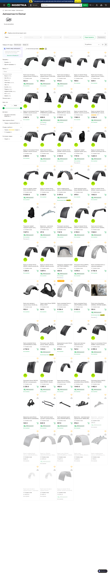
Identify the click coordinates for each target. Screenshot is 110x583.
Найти (85, 5)
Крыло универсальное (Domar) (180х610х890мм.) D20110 (30, 454)
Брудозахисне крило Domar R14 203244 (64, 344)
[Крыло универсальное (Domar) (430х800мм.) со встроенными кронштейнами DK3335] (99, 440)
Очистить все (17, 44)
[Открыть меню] (4, 5)
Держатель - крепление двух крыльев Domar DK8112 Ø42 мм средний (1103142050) (82, 418)
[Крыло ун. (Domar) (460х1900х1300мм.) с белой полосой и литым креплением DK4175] (48, 440)
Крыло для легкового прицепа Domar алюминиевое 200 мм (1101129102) (46, 490)
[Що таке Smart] (46, 49)
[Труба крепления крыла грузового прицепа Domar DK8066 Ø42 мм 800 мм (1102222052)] (48, 404)
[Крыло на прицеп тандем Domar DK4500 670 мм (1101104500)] (31, 175)
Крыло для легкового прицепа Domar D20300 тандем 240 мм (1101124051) (98, 227)
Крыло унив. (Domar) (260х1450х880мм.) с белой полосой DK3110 (64, 454)
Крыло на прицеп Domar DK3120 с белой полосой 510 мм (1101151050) (81, 112)
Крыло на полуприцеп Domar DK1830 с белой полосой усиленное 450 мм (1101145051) (31, 112)
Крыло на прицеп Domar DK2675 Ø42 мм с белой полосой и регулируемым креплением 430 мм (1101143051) (64, 112)
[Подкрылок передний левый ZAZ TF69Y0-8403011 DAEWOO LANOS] (65, 251)
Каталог (35, 5)
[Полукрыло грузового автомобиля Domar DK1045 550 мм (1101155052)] (65, 213)
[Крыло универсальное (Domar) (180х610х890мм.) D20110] (31, 440)
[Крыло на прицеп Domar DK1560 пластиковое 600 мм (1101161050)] (48, 175)
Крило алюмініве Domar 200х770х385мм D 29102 (80, 304)
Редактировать (89, 37)
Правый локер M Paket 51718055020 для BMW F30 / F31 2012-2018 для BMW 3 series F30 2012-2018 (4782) (47, 112)
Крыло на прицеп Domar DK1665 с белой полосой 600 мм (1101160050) (99, 189)
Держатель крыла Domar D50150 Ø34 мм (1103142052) (31, 418)
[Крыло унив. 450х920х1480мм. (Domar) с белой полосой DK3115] (82, 440)
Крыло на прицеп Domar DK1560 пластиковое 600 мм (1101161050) (47, 189)
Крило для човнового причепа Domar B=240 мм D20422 (30, 304)
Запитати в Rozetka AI (12, 55)
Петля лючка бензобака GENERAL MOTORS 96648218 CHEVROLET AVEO (98, 304)
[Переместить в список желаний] (37, 52)
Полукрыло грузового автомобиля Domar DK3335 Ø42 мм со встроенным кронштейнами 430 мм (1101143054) (81, 381)
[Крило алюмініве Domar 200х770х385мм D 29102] (82, 290)
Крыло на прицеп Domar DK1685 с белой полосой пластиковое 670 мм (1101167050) (63, 150)
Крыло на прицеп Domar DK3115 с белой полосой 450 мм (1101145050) (64, 490)
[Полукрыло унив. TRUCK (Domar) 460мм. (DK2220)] (48, 330)
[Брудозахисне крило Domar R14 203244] (65, 330)
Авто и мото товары (10, 10)
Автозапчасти (19, 10)
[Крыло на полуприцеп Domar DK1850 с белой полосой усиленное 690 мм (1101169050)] (99, 330)
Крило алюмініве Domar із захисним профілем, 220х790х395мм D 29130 (64, 304)
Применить (101, 37)
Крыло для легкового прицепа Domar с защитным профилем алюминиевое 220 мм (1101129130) (31, 490)
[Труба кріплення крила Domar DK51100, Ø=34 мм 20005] (82, 175)
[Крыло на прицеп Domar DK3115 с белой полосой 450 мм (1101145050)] (65, 475)
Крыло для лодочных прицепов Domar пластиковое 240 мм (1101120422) (79, 344)
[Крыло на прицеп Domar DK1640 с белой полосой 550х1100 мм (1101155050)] (48, 251)
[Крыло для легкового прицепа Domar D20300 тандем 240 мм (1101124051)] (99, 213)
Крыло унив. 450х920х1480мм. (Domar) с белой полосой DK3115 (81, 454)
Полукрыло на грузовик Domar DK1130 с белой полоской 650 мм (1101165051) (46, 381)
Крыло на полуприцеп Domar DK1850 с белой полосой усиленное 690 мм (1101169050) (99, 344)
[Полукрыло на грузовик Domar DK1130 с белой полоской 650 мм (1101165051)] (48, 367)
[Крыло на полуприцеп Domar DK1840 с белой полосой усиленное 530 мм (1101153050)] (31, 136)
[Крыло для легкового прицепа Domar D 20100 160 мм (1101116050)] (31, 61)
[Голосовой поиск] (80, 5)
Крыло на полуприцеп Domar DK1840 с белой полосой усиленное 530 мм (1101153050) (31, 150)
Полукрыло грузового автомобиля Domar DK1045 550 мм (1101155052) (64, 227)
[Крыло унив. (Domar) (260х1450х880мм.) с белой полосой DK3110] (65, 440)
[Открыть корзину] (105, 5)
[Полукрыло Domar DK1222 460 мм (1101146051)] (99, 367)
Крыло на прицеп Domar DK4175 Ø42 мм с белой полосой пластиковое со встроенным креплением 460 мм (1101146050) (99, 112)
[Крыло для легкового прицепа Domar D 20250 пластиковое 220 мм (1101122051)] (48, 136)
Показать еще (6, 98)
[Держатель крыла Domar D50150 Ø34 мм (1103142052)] (31, 404)
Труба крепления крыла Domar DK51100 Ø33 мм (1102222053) (63, 418)
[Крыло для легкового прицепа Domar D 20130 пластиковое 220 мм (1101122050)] (65, 367)
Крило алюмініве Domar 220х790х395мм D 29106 (29, 344)
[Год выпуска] (53, 37)
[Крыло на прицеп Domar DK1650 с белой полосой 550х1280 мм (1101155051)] (82, 213)
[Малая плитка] (105, 44)
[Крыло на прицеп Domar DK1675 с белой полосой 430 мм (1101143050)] (31, 251)
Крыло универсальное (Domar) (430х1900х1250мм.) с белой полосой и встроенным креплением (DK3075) (64, 189)
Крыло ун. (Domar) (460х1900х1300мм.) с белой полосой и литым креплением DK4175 (47, 454)
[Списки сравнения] (101, 5)
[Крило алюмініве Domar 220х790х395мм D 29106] (31, 330)
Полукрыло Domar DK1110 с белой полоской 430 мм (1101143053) (81, 265)
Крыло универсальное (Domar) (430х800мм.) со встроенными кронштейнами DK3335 (98, 454)
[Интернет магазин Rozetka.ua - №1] (16, 5)
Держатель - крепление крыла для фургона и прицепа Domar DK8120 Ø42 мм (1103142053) (47, 227)
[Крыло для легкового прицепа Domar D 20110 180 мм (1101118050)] (48, 61)
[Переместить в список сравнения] (37, 56)
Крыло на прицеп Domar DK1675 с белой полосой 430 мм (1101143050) (31, 265)
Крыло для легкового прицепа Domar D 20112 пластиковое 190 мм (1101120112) (97, 75)
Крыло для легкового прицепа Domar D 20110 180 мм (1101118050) (47, 75)
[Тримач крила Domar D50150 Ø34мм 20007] (48, 290)
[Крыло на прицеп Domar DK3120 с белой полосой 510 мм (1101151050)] (82, 98)
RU (90, 5)
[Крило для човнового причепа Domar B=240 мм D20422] (31, 290)
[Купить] (37, 81)
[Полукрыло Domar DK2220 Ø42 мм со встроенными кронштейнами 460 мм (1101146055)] (31, 367)
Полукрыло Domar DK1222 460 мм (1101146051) (98, 381)
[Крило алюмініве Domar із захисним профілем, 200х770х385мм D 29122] (99, 251)
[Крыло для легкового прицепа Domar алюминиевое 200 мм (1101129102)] (48, 475)
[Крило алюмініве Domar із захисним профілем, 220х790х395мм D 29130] (65, 290)
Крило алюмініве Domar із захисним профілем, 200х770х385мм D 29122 (98, 265)
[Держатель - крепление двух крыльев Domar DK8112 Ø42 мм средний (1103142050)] (82, 404)
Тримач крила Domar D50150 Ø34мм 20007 (47, 304)
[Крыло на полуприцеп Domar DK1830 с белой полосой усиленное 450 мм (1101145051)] (31, 98)
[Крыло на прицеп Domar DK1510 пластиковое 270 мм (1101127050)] (82, 61)
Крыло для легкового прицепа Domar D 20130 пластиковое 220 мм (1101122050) (63, 381)
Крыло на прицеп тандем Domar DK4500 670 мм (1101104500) (30, 189)
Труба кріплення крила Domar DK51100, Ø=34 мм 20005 (81, 189)
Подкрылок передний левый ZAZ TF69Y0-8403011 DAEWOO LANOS (64, 265)
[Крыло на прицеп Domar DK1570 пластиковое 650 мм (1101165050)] (99, 136)
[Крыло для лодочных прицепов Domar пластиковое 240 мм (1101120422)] (82, 330)
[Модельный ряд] (33, 37)
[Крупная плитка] (102, 44)
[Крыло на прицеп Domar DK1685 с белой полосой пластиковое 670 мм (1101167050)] (65, 136)
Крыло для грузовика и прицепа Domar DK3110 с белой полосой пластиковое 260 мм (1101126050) (64, 75)
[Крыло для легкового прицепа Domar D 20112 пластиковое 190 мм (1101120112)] (99, 61)
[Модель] (72, 37)
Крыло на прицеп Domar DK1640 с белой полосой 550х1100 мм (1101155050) (47, 265)
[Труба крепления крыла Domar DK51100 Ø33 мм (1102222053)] (65, 404)
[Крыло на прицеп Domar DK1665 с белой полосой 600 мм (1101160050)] (99, 175)
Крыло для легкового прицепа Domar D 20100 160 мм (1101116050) (30, 75)
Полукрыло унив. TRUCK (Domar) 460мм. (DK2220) (47, 344)
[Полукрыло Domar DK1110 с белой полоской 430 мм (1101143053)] (82, 251)
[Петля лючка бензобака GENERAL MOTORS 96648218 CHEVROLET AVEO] (99, 290)
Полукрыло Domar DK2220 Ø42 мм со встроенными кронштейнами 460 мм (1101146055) (30, 381)
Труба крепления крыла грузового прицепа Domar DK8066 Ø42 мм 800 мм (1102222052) (47, 418)
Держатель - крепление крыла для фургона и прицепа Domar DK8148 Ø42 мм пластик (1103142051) (98, 418)
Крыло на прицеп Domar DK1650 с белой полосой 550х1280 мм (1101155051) (80, 227)
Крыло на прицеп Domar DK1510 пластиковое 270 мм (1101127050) (81, 75)
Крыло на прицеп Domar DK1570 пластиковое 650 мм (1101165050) (98, 150)
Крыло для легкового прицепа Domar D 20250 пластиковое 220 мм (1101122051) (46, 150)
